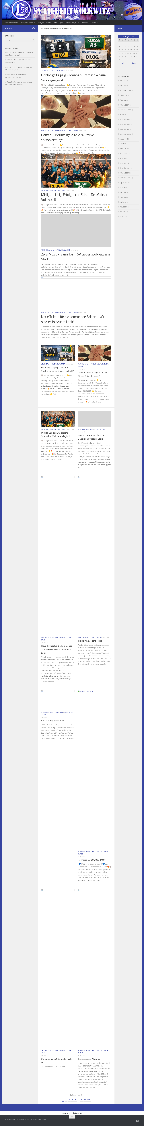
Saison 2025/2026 (47, 130)
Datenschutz (77, 1113)
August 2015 (124, 183)
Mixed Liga (58, 23)
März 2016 (123, 149)
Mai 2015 (123, 197)
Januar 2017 (123, 115)
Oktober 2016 (124, 129)
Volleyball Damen (27, 23)
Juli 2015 (122, 187)
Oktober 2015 (124, 173)
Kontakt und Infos (11, 23)
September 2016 (125, 134)
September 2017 (125, 110)
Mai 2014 (123, 212)
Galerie (93, 23)
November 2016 (125, 124)
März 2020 (123, 95)
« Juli (122, 63)
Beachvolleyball (71, 23)
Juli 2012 (122, 217)
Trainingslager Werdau (89, 1059)
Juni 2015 (123, 192)
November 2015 (125, 168)
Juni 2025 (123, 86)
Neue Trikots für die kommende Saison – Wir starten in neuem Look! (56, 649)
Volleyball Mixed (63, 250)
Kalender (85, 23)
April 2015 (123, 202)
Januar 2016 (123, 158)
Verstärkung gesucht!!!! (52, 720)
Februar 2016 (124, 153)
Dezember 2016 (125, 120)
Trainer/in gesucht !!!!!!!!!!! (90, 641)
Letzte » (87, 1099)
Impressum (65, 1113)
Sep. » (134, 63)
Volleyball (45, 71)
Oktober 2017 (124, 105)
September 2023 (125, 90)
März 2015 (123, 207)
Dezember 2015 (125, 163)
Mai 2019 (123, 100)
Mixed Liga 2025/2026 (48, 190)
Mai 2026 (123, 81)
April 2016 (123, 144)
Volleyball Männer (58, 71)
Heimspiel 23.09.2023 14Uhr (92, 860)
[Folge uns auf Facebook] (33, 28)
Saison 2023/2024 (47, 712)
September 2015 (125, 178)
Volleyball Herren (44, 23)
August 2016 (124, 139)
